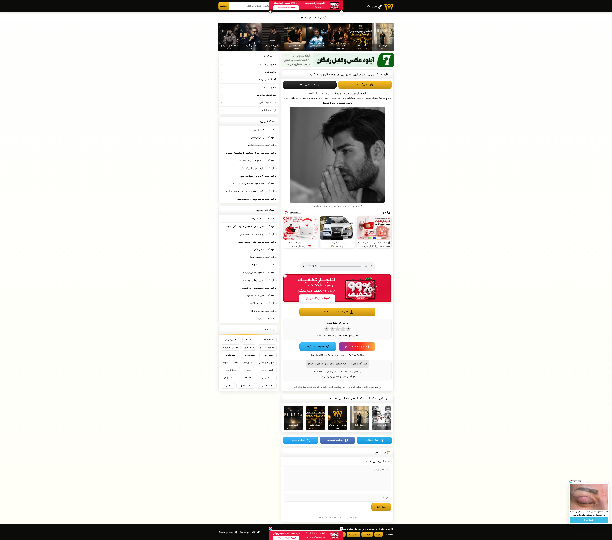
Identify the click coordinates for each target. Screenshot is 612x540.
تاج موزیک (374, 6)
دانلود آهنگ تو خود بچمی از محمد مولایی (257, 199)
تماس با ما (353, 534)
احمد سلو (245, 385)
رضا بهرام (228, 378)
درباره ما (367, 534)
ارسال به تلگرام (372, 440)
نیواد (225, 363)
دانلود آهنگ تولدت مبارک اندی (262, 145)
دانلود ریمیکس (268, 64)
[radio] (348, 328)
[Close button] (607, 481)
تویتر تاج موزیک (225, 532)
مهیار (248, 370)
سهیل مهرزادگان (266, 363)
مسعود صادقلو (267, 347)
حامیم (248, 340)
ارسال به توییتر (298, 440)
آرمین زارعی (267, 378)
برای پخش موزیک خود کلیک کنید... (304, 18)
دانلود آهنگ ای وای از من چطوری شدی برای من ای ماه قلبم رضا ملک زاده (349, 74)
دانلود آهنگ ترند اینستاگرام (263, 303)
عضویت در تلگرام (315, 346)
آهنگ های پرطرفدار (266, 80)
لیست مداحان (269, 110)
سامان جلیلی (248, 378)
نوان (236, 363)
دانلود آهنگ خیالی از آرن (265, 249)
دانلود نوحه (270, 72)
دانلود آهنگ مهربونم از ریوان (262, 257)
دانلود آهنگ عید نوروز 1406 (263, 311)
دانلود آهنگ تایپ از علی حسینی (262, 130)
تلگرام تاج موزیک (248, 532)
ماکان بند (248, 363)
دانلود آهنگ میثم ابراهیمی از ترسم (260, 273)
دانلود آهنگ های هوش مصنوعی (261, 295)
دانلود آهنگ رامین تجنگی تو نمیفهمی (258, 280)
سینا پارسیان (230, 370)
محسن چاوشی (231, 340)
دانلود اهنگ (356, 98)
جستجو (223, 6)
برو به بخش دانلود (307, 85)
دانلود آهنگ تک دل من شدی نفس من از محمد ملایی (251, 191)
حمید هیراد (250, 355)
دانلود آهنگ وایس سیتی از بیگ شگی (258, 168)
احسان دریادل (266, 370)
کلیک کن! (589, 520)
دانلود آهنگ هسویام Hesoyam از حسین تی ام (255, 183)
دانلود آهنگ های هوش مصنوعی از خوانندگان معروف (251, 153)
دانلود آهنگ (269, 57)
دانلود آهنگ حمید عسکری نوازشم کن (259, 288)
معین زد (269, 355)
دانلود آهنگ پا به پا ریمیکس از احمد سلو (257, 161)
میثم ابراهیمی (266, 340)
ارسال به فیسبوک (335, 440)
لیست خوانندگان (267, 103)
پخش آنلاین (363, 85)
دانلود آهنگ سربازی (267, 319)
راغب (228, 385)
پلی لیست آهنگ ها (266, 95)
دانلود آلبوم (270, 87)
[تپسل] (285, 276)
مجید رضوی (249, 347)
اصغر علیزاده (230, 355)
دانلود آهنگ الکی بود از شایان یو (261, 265)
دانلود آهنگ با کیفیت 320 (335, 312)
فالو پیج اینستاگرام (354, 346)
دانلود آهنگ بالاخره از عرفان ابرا (262, 137)
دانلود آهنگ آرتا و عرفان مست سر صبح (258, 176)
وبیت (378, 534)
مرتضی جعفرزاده (230, 347)
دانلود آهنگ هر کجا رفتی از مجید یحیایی (257, 242)
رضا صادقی (266, 385)
